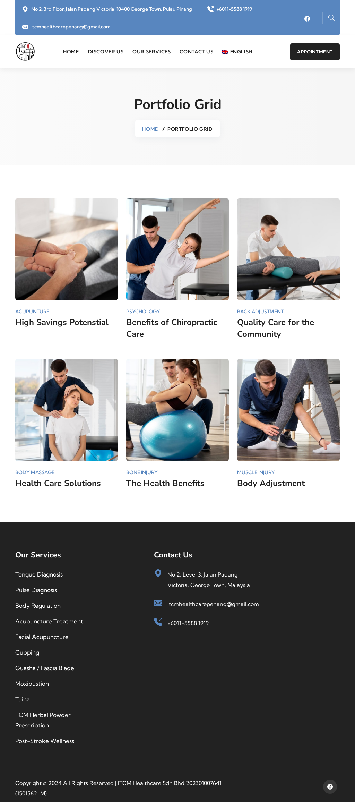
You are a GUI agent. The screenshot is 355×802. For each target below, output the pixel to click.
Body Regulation (38, 605)
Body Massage (34, 472)
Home (71, 51)
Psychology (143, 311)
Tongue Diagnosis (39, 574)
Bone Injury (142, 472)
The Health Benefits (165, 483)
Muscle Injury (256, 472)
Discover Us (106, 51)
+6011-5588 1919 (234, 9)
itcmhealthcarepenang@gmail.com (71, 27)
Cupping (27, 652)
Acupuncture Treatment (49, 621)
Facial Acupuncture (42, 636)
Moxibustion (32, 683)
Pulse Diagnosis (36, 590)
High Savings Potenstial (62, 322)
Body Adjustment (271, 483)
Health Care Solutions (58, 483)
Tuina (22, 699)
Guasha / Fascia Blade (44, 668)
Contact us (196, 51)
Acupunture (32, 311)
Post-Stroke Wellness (44, 740)
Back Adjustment (260, 311)
